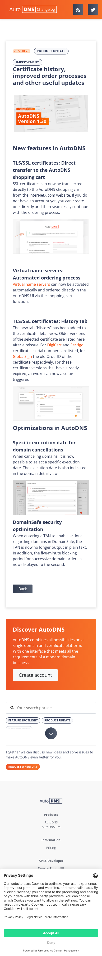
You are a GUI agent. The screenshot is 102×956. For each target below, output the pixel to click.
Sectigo (76, 345)
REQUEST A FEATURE (22, 767)
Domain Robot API (51, 868)
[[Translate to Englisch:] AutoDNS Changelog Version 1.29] (51, 113)
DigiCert (54, 345)
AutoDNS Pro (51, 827)
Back (23, 588)
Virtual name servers (31, 284)
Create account (35, 675)
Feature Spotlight (23, 720)
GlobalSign (22, 356)
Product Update (51, 51)
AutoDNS (51, 822)
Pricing (51, 847)
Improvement (27, 62)
